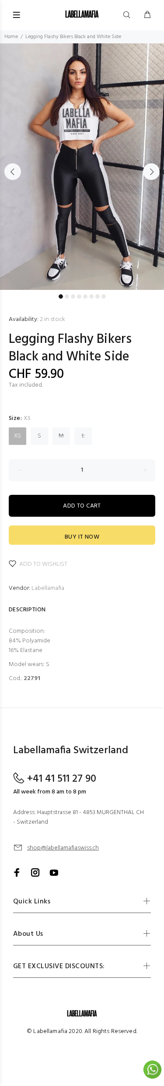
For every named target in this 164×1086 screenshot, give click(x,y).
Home (11, 36)
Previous (12, 171)
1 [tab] (61, 296)
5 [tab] (85, 296)
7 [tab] (97, 296)
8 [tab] (103, 296)
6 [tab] (91, 296)
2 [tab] (67, 296)
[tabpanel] (82, 166)
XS (17, 436)
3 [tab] (73, 296)
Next (151, 171)
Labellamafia (47, 588)
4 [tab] (79, 296)
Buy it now (82, 537)
